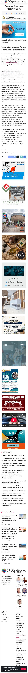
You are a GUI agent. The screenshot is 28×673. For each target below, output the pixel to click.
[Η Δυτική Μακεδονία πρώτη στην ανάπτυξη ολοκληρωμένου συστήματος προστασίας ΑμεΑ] (22, 516)
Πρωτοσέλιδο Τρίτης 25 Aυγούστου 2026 (13, 455)
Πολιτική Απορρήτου (14, 669)
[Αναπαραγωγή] (3, 426)
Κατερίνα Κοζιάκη (24, 596)
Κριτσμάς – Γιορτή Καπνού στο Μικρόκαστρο (14, 490)
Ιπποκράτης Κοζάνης (12, 62)
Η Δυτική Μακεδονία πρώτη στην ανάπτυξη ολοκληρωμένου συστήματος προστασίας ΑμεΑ (9, 518)
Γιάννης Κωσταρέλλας (19, 585)
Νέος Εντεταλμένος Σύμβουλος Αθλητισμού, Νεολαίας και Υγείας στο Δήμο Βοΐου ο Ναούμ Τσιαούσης (13, 465)
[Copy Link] (14, 13)
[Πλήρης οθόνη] (24, 426)
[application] (14, 420)
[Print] (16, 13)
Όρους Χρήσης (7, 670)
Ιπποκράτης (11, 152)
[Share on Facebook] (7, 13)
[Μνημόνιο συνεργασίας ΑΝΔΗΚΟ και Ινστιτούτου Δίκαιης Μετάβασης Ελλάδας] (22, 557)
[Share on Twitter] (9, 13)
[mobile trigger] (3, 1)
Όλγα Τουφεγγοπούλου (19, 607)
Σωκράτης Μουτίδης (24, 585)
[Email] (11, 13)
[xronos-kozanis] (12, 1)
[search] (22, 1)
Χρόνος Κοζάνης (11, 17)
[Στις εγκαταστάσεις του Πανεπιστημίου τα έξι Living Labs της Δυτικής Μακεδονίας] (22, 546)
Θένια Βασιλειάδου (19, 596)
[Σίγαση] (22, 426)
